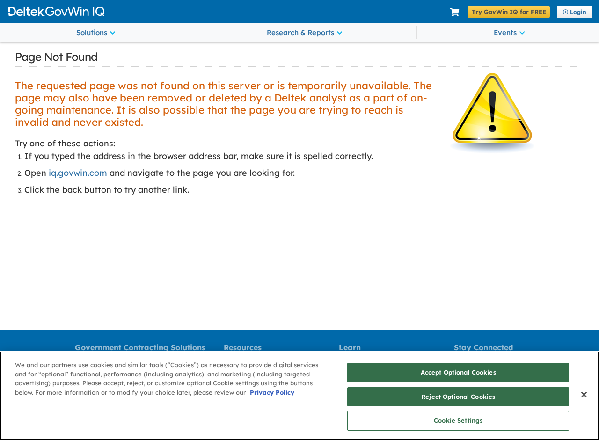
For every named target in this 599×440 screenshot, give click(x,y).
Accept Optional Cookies (458, 372)
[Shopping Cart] (454, 12)
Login (578, 11)
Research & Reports (300, 32)
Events (505, 32)
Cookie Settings (458, 420)
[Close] (584, 394)
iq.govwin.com (78, 172)
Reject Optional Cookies (458, 396)
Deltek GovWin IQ (225, 11)
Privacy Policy (272, 392)
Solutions (91, 32)
